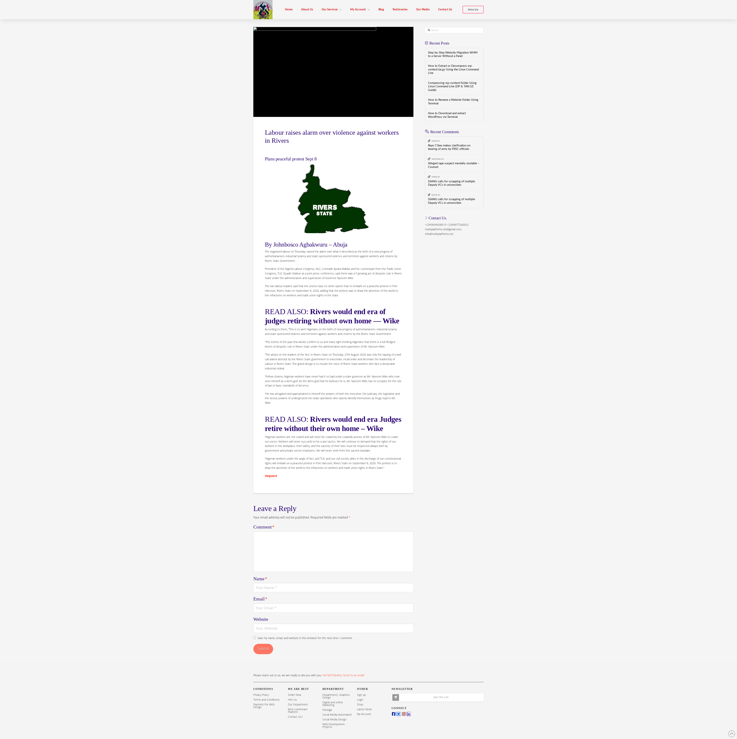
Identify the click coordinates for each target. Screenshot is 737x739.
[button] (438, 697)
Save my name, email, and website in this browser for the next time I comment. (305, 638)
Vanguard (271, 476)
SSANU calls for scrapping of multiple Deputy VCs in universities (451, 183)
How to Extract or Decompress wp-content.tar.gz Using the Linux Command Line (453, 69)
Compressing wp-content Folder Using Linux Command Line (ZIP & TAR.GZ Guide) (452, 87)
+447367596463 (331, 675)
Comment (263, 526)
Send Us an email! (353, 675)
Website (260, 619)
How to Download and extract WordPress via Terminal (447, 115)
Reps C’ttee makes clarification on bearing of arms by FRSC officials (449, 147)
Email (260, 598)
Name (260, 578)
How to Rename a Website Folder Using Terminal (453, 101)
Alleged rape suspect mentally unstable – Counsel (453, 165)
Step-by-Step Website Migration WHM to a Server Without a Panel (453, 54)
